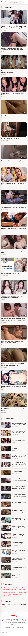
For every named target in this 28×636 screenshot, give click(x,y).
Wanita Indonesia (7, 591)
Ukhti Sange (6, 589)
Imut (25, 592)
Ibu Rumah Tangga (7, 596)
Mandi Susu (23, 591)
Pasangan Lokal (12, 592)
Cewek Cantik (21, 589)
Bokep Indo (14, 604)
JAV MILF (21, 594)
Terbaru (5, 592)
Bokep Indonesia (5, 604)
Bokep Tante (22, 604)
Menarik (9, 594)
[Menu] (25, 2)
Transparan (15, 594)
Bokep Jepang (15, 606)
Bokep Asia (23, 606)
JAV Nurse (23, 587)
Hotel (4, 594)
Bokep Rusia (13, 589)
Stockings (19, 592)
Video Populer (11, 587)
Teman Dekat (16, 591)
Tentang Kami (19, 627)
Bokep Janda (6, 606)
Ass (2, 587)
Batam (17, 587)
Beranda (7, 627)
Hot (5, 587)
